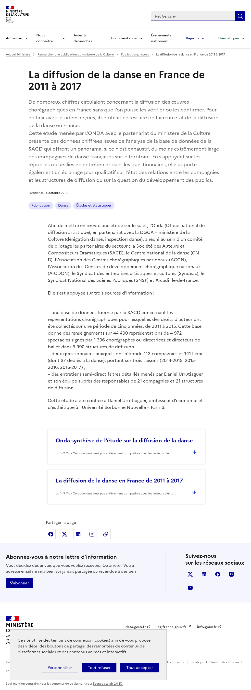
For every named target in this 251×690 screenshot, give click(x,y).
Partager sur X (64, 534)
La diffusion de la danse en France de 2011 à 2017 (119, 481)
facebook (218, 574)
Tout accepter (139, 667)
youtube (190, 588)
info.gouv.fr (207, 627)
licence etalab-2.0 (105, 683)
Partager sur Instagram (92, 534)
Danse (63, 205)
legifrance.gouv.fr (171, 627)
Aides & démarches (83, 38)
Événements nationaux (161, 38)
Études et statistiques (94, 205)
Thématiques (228, 38)
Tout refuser (99, 667)
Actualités (14, 38)
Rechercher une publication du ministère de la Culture (76, 54)
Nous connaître (44, 38)
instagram (231, 574)
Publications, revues (135, 54)
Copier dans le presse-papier (106, 534)
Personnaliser (60, 667)
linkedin (204, 574)
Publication (40, 205)
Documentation (124, 38)
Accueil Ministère (18, 54)
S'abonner (19, 583)
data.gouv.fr (136, 627)
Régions (192, 38)
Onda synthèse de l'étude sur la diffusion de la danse (124, 441)
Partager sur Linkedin (78, 534)
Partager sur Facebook (51, 534)
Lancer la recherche (240, 16)
